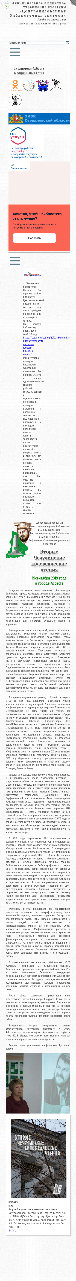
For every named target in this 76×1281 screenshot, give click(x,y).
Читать (12, 1230)
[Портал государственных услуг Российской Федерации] (26, 159)
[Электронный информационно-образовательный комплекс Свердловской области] (39, 123)
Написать (34, 238)
